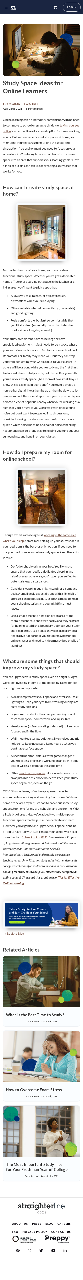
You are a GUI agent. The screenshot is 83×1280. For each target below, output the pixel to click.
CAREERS (64, 1223)
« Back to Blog (14, 933)
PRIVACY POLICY (34, 1231)
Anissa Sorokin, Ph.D (34, 837)
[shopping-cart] (55, 7)
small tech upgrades (32, 773)
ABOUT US (20, 1223)
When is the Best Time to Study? (35, 1014)
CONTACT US (61, 1231)
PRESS (37, 1223)
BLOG (49, 1223)
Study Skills (31, 103)
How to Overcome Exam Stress (34, 1089)
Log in (72, 7)
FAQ (15, 1231)
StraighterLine (11, 103)
